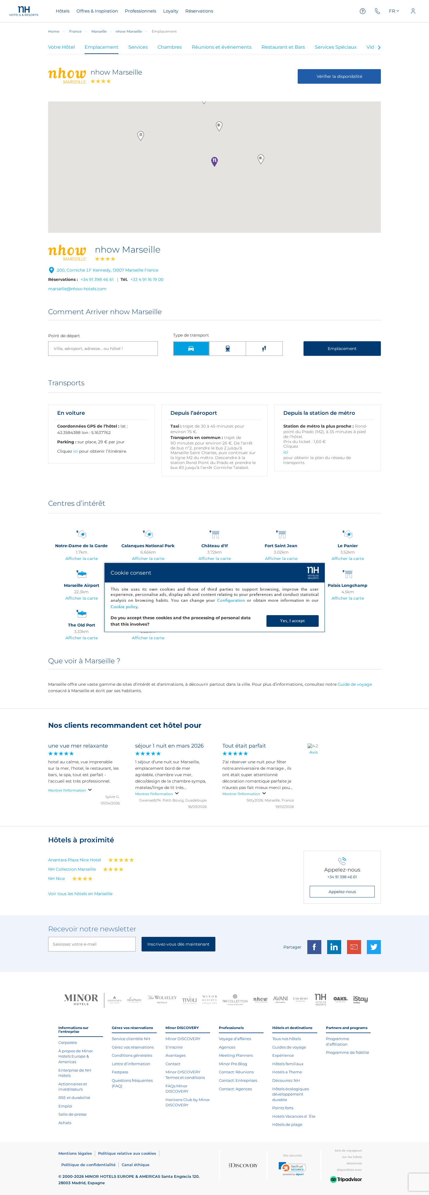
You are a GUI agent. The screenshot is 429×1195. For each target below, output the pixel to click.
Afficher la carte (81, 558)
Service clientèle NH (131, 1038)
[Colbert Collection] (300, 1000)
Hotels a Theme (287, 1072)
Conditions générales (132, 1055)
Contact (172, 1063)
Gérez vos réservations (133, 1047)
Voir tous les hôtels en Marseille (80, 893)
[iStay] (360, 1000)
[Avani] (280, 1000)
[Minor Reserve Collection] (210, 1000)
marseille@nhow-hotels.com (77, 288)
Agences (227, 1047)
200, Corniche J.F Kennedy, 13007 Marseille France (107, 270)
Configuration (231, 600)
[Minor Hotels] (81, 1000)
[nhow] (260, 1000)
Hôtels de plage (287, 1124)
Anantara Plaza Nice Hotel (74, 859)
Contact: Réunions (236, 1072)
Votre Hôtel (61, 47)
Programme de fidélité (347, 1052)
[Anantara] (114, 1000)
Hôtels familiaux (288, 1063)
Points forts (282, 1107)
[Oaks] (341, 1000)
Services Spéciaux (336, 47)
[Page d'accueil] (23, 11)
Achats (64, 1122)
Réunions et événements (222, 47)
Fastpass (120, 1072)
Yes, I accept (292, 621)
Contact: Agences (235, 1088)
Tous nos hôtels (286, 1038)
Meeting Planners (236, 1055)
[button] (214, 162)
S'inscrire (174, 1047)
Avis (313, 752)
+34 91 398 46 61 (97, 279)
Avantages (175, 1055)
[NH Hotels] (320, 1000)
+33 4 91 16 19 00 (146, 279)
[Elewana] (135, 1000)
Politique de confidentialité (88, 1164)
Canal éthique (135, 1164)
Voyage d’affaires (235, 1038)
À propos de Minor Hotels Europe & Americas (75, 1056)
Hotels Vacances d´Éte (293, 1116)
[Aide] (363, 11)
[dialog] (214, 597)
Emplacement (101, 47)
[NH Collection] (235, 1000)
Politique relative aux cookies (127, 1153)
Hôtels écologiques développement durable (290, 1094)
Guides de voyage (289, 1047)
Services (138, 47)
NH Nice (56, 878)
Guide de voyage (355, 684)
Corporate (67, 1042)
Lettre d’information (131, 1063)
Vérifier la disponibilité (339, 76)
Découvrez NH (286, 1080)
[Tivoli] (189, 1000)
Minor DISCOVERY (182, 1038)
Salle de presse (72, 1114)
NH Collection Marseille (72, 869)
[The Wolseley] (162, 1000)
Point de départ (64, 335)
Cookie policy (124, 607)
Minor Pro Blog (233, 1063)
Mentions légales (75, 1153)
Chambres (170, 47)
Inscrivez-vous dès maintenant (178, 944)
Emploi (65, 1106)
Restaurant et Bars (283, 47)
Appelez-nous (342, 891)
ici (75, 451)
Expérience (283, 1055)
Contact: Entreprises (238, 1080)
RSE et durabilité (74, 1097)
